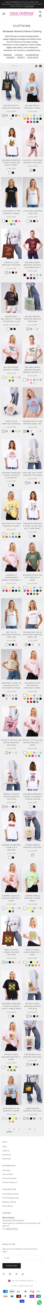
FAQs (4, 1146)
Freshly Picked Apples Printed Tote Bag (11, 796)
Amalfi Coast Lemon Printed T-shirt (33, 952)
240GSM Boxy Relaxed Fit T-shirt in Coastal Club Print (11, 319)
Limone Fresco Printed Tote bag (32, 846)
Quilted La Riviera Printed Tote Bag (32, 161)
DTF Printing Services (10, 1198)
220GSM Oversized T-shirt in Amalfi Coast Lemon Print (11, 1006)
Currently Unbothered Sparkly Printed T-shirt (11, 577)
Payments (6, 1170)
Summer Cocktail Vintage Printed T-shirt (11, 898)
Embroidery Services (10, 1194)
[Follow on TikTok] (23, 1274)
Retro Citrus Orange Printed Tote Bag (32, 1006)
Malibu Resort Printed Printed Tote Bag (32, 319)
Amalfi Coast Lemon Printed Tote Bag (11, 952)
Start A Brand (7, 1206)
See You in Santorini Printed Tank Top (11, 634)
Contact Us (6, 1155)
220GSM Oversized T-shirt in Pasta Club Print (11, 475)
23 (30, 1129)
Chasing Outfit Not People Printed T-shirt (32, 685)
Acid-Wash (32, 57)
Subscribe (11, 1266)
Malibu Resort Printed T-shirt (11, 368)
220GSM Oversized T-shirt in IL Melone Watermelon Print (11, 847)
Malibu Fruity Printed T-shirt (32, 107)
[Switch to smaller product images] (40, 66)
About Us (6, 1151)
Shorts (21, 57)
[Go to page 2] (34, 1129)
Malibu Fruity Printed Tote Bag (11, 107)
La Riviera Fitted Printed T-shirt (11, 212)
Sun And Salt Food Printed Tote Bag (32, 474)
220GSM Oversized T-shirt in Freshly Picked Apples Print (32, 796)
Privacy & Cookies (9, 1178)
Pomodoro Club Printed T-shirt (11, 1110)
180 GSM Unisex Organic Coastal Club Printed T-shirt (33, 265)
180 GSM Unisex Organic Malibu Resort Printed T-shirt (32, 369)
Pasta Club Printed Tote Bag (11, 422)
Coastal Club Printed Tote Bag (11, 264)
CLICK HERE (29, 6)
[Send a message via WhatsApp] (39, 1302)
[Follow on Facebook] (3, 1274)
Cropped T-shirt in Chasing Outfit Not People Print (11, 685)
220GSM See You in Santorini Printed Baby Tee (32, 634)
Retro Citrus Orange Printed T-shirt (11, 1057)
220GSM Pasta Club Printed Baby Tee (32, 422)
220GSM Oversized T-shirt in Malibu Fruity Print (11, 162)
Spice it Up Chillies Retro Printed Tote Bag (11, 742)
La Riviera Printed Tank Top (32, 212)
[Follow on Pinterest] (16, 1274)
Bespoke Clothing (9, 1202)
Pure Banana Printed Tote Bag (32, 1110)
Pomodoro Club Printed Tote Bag (32, 1056)
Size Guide (6, 1159)
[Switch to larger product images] (36, 66)
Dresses (8, 55)
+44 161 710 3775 (12, 1229)
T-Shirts (18, 55)
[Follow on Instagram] (10, 1274)
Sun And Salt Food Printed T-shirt (11, 525)
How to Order (7, 1174)
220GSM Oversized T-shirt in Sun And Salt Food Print (32, 526)
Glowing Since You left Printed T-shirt (32, 577)
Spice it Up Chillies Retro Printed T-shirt (33, 742)
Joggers (10, 57)
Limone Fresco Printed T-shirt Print (32, 898)
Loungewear (32, 55)
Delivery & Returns (9, 1182)
